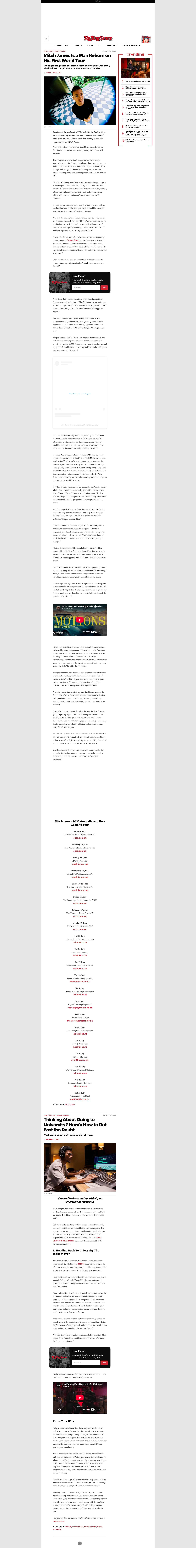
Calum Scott (73, 240)
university (57, 1529)
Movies (90, 45)
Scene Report (111, 45)
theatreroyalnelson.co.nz (80, 1021)
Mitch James (70, 1105)
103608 (68, 1527)
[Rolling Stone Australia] (98, 40)
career (81, 1264)
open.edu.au (59, 1521)
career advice (77, 1527)
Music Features (60, 51)
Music (67, 45)
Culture (78, 45)
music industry (90, 1527)
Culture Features (63, 1115)
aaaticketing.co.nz (79, 1099)
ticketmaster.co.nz (79, 982)
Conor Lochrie (52, 73)
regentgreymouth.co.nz (80, 1008)
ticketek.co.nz (80, 942)
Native (100, 1527)
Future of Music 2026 (131, 45)
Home (46, 51)
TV (99, 45)
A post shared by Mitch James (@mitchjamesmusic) (79, 425)
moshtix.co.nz (80, 955)
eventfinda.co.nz (79, 1060)
